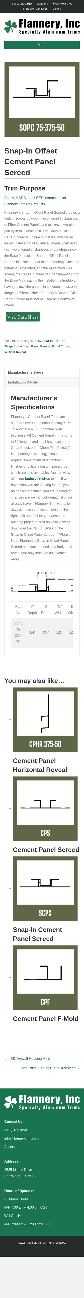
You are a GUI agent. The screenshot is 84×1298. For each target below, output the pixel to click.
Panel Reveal (40, 346)
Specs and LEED (22, 3)
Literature (42, 3)
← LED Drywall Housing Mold (27, 1058)
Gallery (57, 8)
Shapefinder (13, 346)
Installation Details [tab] (23, 382)
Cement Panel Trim (51, 341)
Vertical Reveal (15, 352)
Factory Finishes (62, 3)
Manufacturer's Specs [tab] (26, 372)
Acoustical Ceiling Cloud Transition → (51, 1068)
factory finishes (37, 478)
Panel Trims (60, 346)
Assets (9, 1147)
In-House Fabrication (35, 8)
